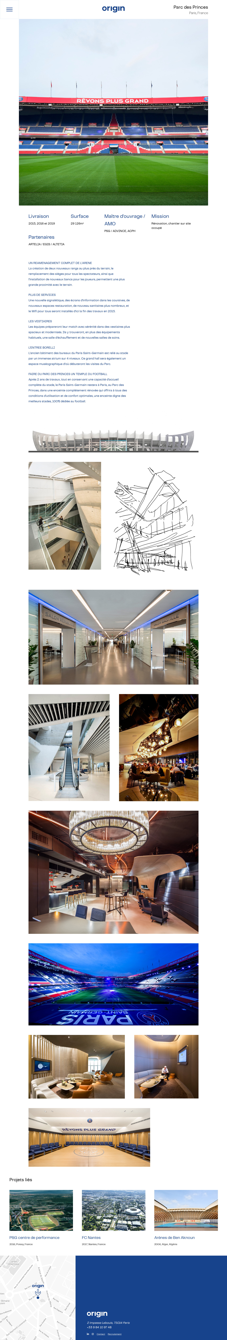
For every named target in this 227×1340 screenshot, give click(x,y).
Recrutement (115, 1334)
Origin (113, 9)
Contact (101, 1334)
